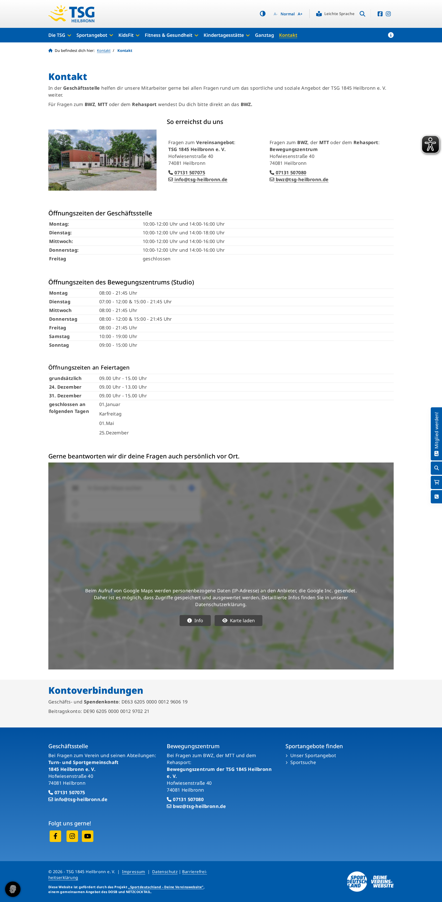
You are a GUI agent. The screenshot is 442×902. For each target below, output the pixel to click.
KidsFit (126, 35)
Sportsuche (303, 762)
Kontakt (288, 35)
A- (276, 13)
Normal (288, 13)
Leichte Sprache (339, 13)
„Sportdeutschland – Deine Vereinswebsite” (165, 887)
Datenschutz (165, 871)
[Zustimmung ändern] (12, 889)
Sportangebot (91, 35)
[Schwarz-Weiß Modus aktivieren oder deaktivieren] (262, 13)
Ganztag (264, 35)
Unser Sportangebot (313, 755)
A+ (300, 13)
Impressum (133, 871)
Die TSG (56, 35)
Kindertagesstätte (224, 35)
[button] (391, 35)
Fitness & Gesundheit (168, 35)
